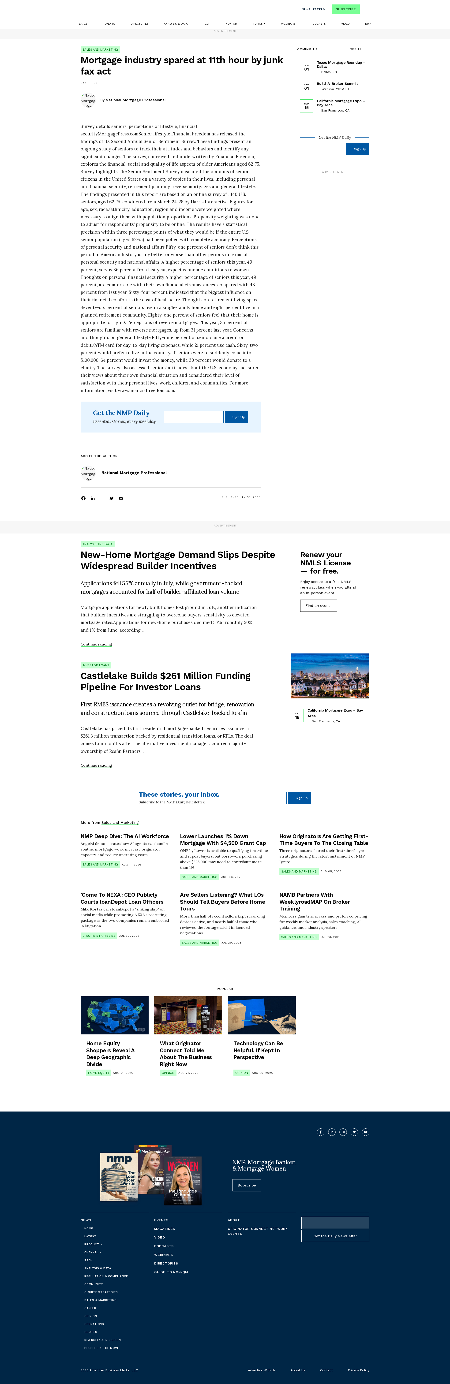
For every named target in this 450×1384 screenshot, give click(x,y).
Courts (90, 1332)
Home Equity (98, 1072)
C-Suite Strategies (98, 935)
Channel (91, 1252)
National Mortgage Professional (136, 100)
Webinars (288, 23)
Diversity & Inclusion (102, 1340)
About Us (298, 1370)
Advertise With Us (262, 1370)
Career (90, 1308)
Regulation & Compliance (106, 1276)
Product (92, 1244)
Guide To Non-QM (171, 1272)
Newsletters (313, 9)
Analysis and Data (97, 544)
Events (110, 23)
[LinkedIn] (93, 498)
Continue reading (96, 644)
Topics (258, 23)
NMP (368, 23)
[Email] (121, 498)
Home (88, 1228)
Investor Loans (95, 665)
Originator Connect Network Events (258, 1231)
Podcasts (318, 23)
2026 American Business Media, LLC (109, 1370)
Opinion (168, 1072)
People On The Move (101, 1348)
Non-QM (231, 23)
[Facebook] (83, 498)
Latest (84, 23)
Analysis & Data (176, 23)
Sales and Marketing (100, 49)
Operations (94, 1324)
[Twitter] (111, 498)
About (234, 1220)
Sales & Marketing (100, 1300)
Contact (326, 1370)
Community (93, 1284)
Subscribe (346, 9)
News (86, 1220)
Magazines (164, 1229)
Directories (140, 23)
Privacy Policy (358, 1370)
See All (357, 49)
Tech (206, 23)
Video (345, 23)
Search (365, 10)
